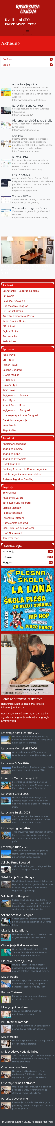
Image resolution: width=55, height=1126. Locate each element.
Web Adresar (10, 341)
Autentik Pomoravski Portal (18, 316)
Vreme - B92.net (22, 196)
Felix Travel (9, 354)
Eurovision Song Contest (27, 105)
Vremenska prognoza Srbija (29, 208)
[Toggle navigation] (27, 32)
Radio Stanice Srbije (14, 321)
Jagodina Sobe (11, 453)
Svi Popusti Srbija (13, 310)
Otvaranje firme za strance (18, 1083)
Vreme (6, 64)
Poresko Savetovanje (14, 1098)
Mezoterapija (9, 976)
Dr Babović (9, 379)
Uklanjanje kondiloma (14, 1007)
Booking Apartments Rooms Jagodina (25, 469)
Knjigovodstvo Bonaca (16, 395)
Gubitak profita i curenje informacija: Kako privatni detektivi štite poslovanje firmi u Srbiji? (25, 269)
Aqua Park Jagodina (24, 84)
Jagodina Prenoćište (14, 458)
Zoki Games (9, 492)
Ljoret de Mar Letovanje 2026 (20, 778)
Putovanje (8, 295)
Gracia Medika (11, 374)
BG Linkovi (9, 326)
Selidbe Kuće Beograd (15, 896)
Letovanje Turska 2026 (15, 812)
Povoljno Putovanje (14, 300)
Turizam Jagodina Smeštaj (18, 479)
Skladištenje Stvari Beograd (18, 877)
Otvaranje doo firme (14, 1067)
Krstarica (17, 135)
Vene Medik (9, 425)
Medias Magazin (12, 507)
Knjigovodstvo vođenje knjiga (19, 1051)
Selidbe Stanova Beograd (17, 915)
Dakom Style (10, 384)
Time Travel (9, 390)
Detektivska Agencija (15, 420)
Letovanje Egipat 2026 (15, 828)
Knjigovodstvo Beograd (16, 410)
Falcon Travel (10, 364)
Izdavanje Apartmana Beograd (20, 415)
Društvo (7, 59)
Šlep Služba (9, 430)
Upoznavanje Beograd (15, 305)
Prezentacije (10, 336)
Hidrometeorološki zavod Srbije (32, 120)
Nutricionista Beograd (15, 522)
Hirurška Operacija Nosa (16, 961)
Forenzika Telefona (13, 517)
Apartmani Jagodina (14, 443)
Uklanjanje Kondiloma (15, 930)
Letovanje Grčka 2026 (15, 763)
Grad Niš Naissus (12, 532)
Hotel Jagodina (11, 464)
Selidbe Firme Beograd (15, 862)
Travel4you (9, 400)
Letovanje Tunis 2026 (14, 847)
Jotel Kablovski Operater (17, 502)
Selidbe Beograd (12, 369)
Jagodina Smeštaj (13, 448)
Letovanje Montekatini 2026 (19, 748)
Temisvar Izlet (11, 538)
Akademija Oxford (13, 497)
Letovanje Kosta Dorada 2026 (20, 733)
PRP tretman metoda (14, 1022)
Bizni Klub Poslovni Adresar (18, 527)
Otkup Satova (21, 175)
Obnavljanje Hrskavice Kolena (19, 945)
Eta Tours (8, 359)
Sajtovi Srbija (10, 331)
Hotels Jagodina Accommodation (22, 474)
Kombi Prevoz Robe (14, 405)
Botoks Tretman (11, 992)
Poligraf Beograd (12, 512)
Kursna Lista (20, 157)
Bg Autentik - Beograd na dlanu (21, 290)
